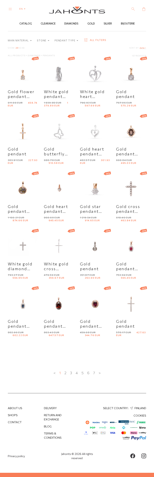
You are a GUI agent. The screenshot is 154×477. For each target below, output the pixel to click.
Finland (140, 408)
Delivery (50, 408)
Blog (48, 426)
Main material (18, 40)
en (21, 8)
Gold (91, 23)
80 (23, 48)
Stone (42, 40)
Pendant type (65, 40)
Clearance (48, 23)
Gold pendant (125, 94)
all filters (97, 40)
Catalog (25, 23)
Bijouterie (128, 23)
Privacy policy (16, 456)
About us (15, 408)
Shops (13, 415)
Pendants (49, 55)
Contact (15, 422)
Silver (108, 23)
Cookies (140, 415)
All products (17, 55)
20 (17, 48)
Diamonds (71, 23)
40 (20, 48)
